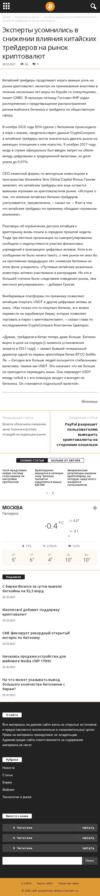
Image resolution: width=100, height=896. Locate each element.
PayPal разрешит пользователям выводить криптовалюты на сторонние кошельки (77, 434)
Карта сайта (45, 883)
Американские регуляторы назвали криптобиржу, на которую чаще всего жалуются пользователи (81, 477)
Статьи (7, 775)
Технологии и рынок (27, 17)
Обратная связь (68, 883)
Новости (8, 768)
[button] (92, 6)
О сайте (26, 883)
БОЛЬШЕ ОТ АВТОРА (65, 460)
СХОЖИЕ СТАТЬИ (32, 460)
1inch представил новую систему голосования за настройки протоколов (14, 476)
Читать (88, 838)
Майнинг (8, 790)
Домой (6, 17)
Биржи (7, 782)
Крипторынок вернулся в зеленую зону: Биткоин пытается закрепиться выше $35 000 (49, 477)
